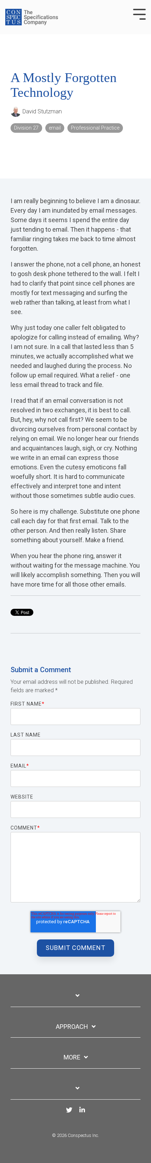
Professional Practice (95, 128)
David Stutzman (41, 111)
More (72, 1057)
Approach (72, 1026)
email (55, 128)
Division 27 (26, 128)
